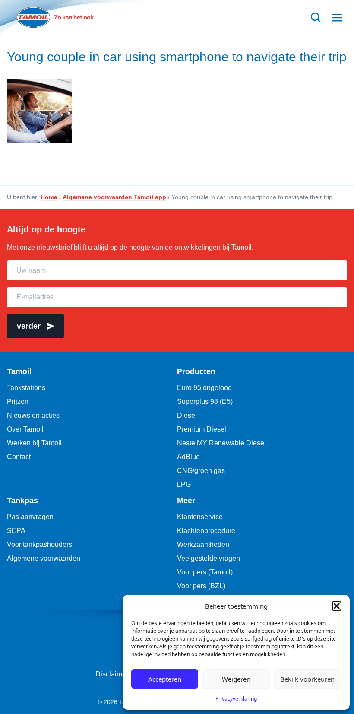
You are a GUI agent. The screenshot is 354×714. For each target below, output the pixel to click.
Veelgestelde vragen (208, 558)
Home (49, 197)
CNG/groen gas (201, 470)
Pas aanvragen (30, 516)
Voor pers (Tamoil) (205, 572)
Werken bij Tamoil (34, 443)
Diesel (187, 415)
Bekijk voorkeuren (307, 679)
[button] (336, 606)
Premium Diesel (201, 429)
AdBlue (188, 456)
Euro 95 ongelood (204, 387)
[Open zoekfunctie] (316, 17)
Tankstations (26, 387)
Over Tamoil (25, 429)
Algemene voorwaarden (43, 558)
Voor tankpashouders (39, 544)
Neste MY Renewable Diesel (221, 443)
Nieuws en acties (33, 415)
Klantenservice (200, 516)
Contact (19, 456)
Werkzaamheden (203, 544)
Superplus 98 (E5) (205, 401)
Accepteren (164, 679)
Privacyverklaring (236, 698)
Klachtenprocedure (206, 530)
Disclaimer (111, 674)
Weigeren (236, 679)
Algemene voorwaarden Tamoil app (114, 197)
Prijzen (17, 401)
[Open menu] (336, 17)
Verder (28, 326)
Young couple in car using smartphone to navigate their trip (177, 57)
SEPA (16, 530)
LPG (184, 484)
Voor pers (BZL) (201, 586)
